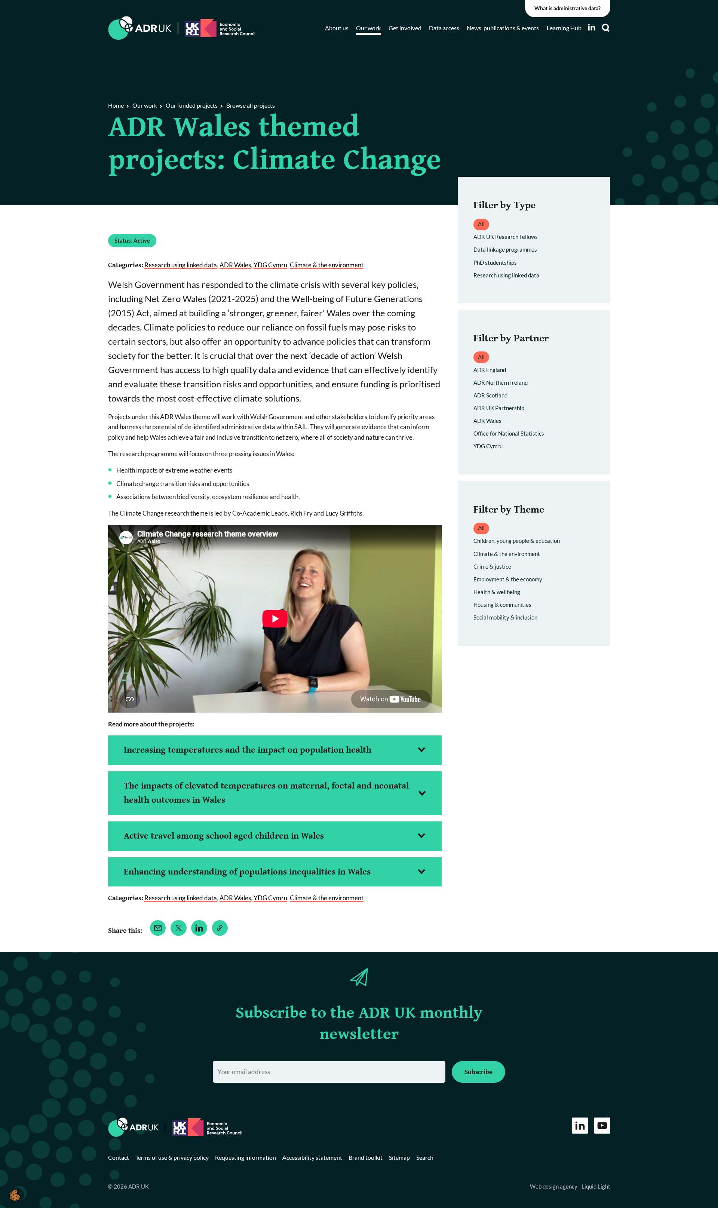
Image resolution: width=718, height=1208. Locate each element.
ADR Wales (235, 265)
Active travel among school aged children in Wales (224, 836)
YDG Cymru (270, 265)
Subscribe (478, 1072)
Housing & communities (502, 604)
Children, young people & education (516, 540)
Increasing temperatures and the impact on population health (247, 750)
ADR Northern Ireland (500, 382)
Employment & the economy (507, 579)
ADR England (489, 369)
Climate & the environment (326, 265)
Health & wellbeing (496, 591)
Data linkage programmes (505, 249)
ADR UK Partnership (498, 408)
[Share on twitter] (179, 928)
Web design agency (554, 1186)
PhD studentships (495, 262)
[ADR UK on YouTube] (602, 1126)
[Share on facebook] (220, 928)
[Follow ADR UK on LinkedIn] (591, 27)
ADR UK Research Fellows (505, 236)
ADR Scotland (490, 395)
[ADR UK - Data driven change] (140, 28)
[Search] (606, 28)
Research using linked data (180, 265)
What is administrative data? (567, 8)
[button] (15, 1195)
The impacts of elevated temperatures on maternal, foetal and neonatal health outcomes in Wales (266, 793)
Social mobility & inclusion (505, 617)
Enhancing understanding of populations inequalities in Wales (247, 872)
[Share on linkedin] (199, 928)
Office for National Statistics (508, 433)
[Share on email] (158, 928)
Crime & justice (492, 566)
